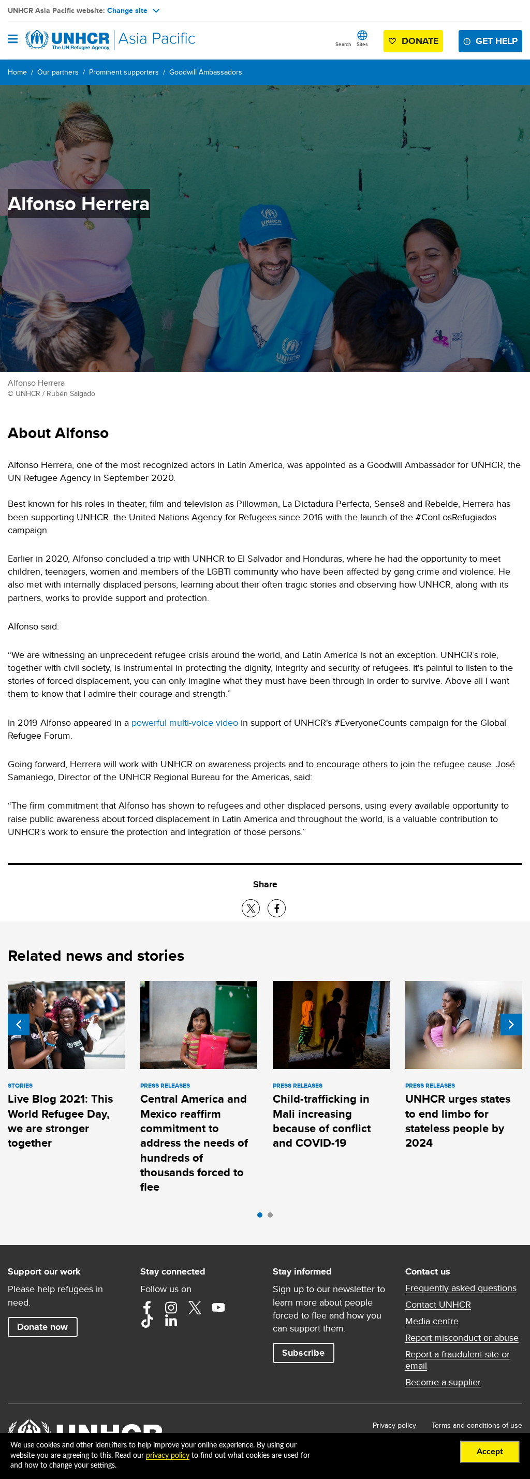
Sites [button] (362, 44)
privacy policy (167, 1455)
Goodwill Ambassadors (205, 72)
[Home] (60, 40)
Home (17, 72)
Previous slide (19, 1024)
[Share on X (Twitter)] (251, 908)
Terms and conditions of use (477, 1425)
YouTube (218, 1307)
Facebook (147, 1307)
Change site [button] (127, 10)
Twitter (194, 1307)
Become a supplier (443, 1382)
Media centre (432, 1321)
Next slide (511, 1024)
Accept (490, 1451)
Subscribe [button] (303, 1352)
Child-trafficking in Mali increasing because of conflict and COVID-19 (322, 1120)
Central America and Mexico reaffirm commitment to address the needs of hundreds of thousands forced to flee (194, 1142)
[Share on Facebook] (277, 908)
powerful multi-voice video (184, 722)
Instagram (171, 1307)
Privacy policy (394, 1425)
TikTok (147, 1321)
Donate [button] (420, 41)
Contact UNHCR (438, 1304)
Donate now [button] (42, 1327)
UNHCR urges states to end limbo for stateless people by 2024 (457, 1120)
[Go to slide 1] (262, 1217)
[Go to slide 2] (273, 1217)
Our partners (58, 72)
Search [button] (343, 44)
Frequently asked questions (461, 1288)
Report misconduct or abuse (462, 1337)
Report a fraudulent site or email (457, 1360)
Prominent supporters (124, 72)
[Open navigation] (13, 40)
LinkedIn (171, 1321)
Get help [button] (497, 41)
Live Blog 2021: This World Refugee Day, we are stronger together (60, 1120)
